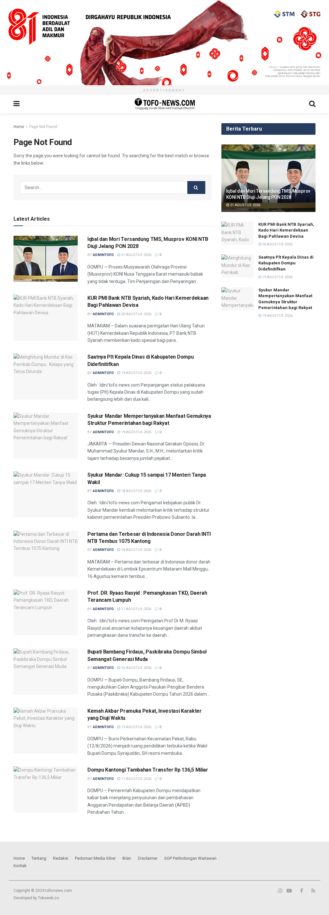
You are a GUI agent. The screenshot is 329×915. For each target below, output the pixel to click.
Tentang (38, 858)
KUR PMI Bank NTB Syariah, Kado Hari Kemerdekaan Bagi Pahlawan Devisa (286, 230)
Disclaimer (147, 858)
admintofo (103, 255)
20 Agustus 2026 (135, 314)
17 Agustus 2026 (135, 609)
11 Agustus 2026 (135, 779)
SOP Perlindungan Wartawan (190, 858)
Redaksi (60, 858)
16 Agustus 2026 (135, 668)
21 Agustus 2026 (135, 255)
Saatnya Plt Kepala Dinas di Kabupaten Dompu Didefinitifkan (286, 263)
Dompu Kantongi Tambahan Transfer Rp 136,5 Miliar (147, 770)
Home (18, 126)
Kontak (20, 865)
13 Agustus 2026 (135, 727)
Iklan (126, 858)
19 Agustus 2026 (135, 373)
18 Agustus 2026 (135, 491)
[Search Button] (196, 187)
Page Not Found (43, 126)
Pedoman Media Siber (95, 858)
